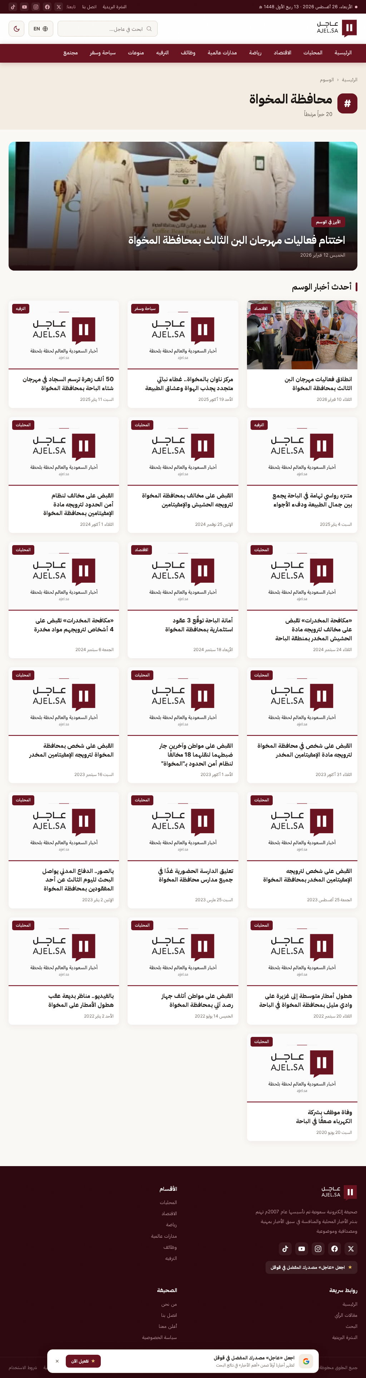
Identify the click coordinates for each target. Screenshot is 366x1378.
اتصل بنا (89, 6)
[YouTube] (24, 7)
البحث (351, 1326)
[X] (58, 7)
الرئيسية (343, 52)
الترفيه (162, 52)
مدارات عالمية (222, 52)
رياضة (255, 52)
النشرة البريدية (115, 6)
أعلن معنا (168, 1326)
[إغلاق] (57, 1361)
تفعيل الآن (83, 1361)
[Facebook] (47, 7)
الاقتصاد (282, 52)
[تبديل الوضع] (16, 29)
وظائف (188, 52)
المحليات (312, 52)
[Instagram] (35, 7)
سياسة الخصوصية (159, 1337)
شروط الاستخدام (23, 1367)
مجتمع (70, 52)
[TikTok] (13, 7)
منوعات (136, 52)
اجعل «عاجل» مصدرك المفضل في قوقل (311, 1267)
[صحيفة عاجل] (336, 28)
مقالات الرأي (346, 1315)
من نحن (169, 1304)
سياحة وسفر (103, 52)
